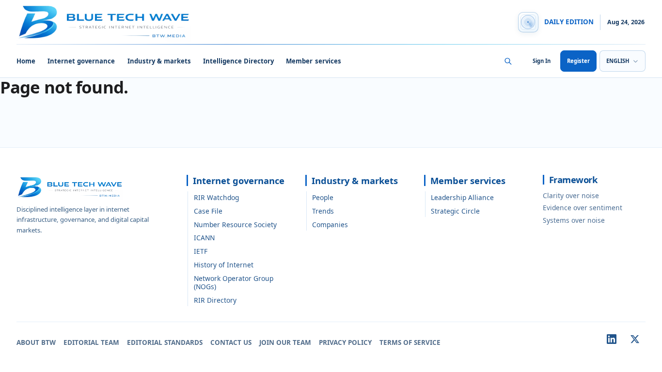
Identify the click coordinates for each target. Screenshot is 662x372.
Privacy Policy (345, 342)
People (322, 197)
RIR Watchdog (216, 197)
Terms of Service (410, 342)
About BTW (36, 342)
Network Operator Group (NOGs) (233, 282)
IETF (200, 251)
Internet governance (81, 61)
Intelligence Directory (238, 61)
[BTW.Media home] (103, 22)
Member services (313, 61)
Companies (330, 224)
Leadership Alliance (462, 197)
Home (25, 61)
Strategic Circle (455, 211)
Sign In (542, 60)
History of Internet (223, 265)
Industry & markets (159, 61)
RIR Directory (215, 300)
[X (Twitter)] (635, 339)
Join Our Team (285, 342)
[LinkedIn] (611, 339)
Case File (208, 211)
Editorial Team (91, 342)
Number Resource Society (235, 224)
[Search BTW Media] (508, 61)
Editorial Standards (165, 342)
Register (578, 60)
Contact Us (231, 342)
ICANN (204, 237)
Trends (323, 211)
